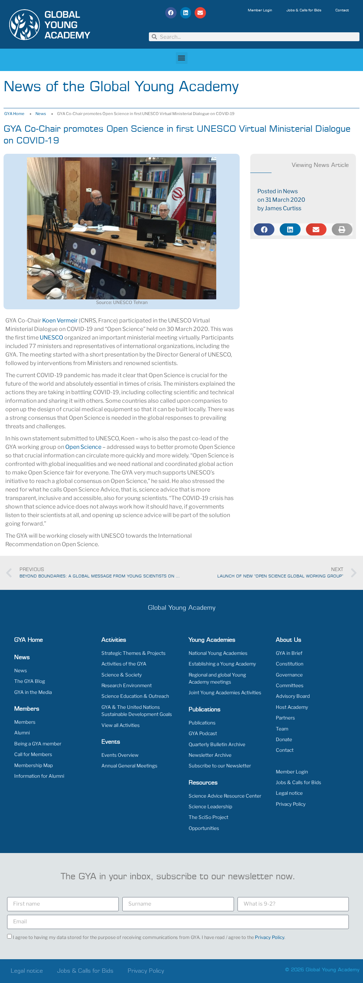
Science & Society (121, 675)
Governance (289, 675)
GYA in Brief (289, 653)
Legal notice (289, 793)
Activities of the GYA (123, 664)
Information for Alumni (39, 776)
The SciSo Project (208, 817)
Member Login (260, 10)
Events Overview (120, 755)
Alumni (22, 732)
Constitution (289, 664)
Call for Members (33, 754)
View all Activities (120, 725)
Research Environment (126, 685)
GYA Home (14, 113)
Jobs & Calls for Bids (303, 10)
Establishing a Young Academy (222, 664)
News (40, 113)
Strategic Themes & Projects (133, 653)
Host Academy (292, 707)
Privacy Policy (291, 804)
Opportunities (204, 828)
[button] (171, 12)
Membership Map (33, 765)
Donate (284, 739)
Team (282, 729)
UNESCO (51, 337)
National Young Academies (218, 653)
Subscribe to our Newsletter (220, 766)
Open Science (83, 447)
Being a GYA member (37, 743)
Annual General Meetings (129, 766)
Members (24, 722)
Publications (202, 723)
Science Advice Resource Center (225, 796)
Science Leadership (210, 806)
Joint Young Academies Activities (225, 692)
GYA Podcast (203, 733)
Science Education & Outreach (135, 696)
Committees (289, 685)
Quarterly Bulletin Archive (217, 744)
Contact (342, 10)
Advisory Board (293, 696)
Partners (285, 718)
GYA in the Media (33, 692)
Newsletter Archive (210, 755)
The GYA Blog (29, 681)
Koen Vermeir (60, 320)
